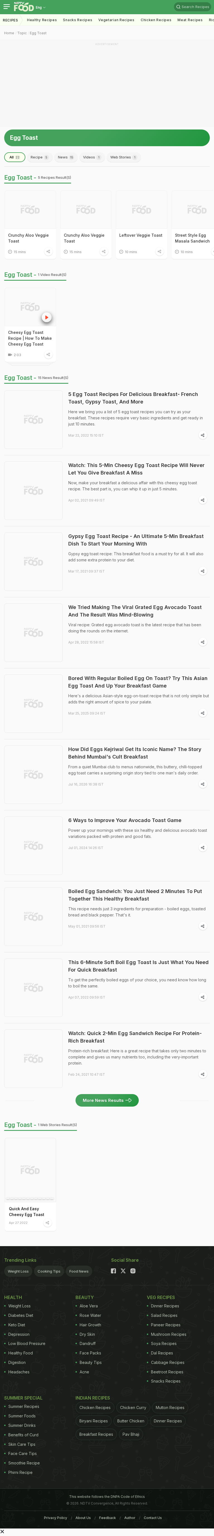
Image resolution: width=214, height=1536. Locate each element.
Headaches (19, 1371)
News (65, 157)
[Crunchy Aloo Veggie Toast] (30, 209)
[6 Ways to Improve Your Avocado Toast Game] (33, 845)
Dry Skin (87, 1334)
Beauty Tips (91, 1362)
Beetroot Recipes (167, 1371)
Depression (19, 1334)
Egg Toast (38, 33)
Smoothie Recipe (24, 1463)
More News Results (103, 1100)
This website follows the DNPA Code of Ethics (107, 1497)
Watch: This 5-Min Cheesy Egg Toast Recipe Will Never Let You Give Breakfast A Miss (136, 469)
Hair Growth (90, 1324)
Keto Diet (16, 1324)
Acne (84, 1371)
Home (9, 33)
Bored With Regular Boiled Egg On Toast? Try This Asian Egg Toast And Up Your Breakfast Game (138, 682)
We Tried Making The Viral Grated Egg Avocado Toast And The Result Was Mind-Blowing (135, 611)
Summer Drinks (22, 1425)
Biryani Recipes (93, 1420)
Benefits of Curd (23, 1434)
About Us (83, 1518)
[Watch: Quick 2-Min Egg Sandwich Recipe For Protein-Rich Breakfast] (33, 1058)
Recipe (39, 157)
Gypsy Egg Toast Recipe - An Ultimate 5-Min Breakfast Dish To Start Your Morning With (136, 540)
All (14, 157)
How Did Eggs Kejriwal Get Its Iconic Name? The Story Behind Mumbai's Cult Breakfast (134, 753)
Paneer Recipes (166, 1324)
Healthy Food (20, 1353)
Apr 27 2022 (18, 1222)
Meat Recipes (190, 20)
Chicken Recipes (156, 20)
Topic (22, 33)
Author (129, 1518)
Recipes (10, 20)
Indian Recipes (93, 1398)
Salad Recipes (164, 1315)
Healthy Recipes (42, 20)
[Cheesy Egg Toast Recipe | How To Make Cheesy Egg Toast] (30, 307)
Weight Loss (18, 1271)
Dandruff (88, 1343)
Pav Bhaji (131, 1434)
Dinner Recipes (165, 1305)
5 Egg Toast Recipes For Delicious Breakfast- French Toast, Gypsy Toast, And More (133, 398)
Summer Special (23, 1398)
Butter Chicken (130, 1420)
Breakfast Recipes (96, 1434)
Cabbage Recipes (167, 1362)
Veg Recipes (161, 1297)
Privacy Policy (55, 1518)
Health (13, 1297)
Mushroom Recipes (168, 1334)
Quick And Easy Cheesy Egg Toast (26, 1211)
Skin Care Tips (21, 1444)
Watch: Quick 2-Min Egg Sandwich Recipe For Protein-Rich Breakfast (135, 1037)
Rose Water (90, 1315)
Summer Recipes (23, 1406)
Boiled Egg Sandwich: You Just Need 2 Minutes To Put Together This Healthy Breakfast (135, 895)
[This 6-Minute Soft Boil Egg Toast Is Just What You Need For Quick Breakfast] (33, 987)
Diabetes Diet (20, 1315)
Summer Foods (22, 1415)
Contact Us (153, 1518)
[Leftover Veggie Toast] (141, 209)
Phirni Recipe (20, 1472)
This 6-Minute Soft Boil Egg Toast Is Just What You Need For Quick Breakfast (138, 966)
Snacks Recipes (77, 20)
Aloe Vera (89, 1305)
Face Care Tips (22, 1453)
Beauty (85, 1297)
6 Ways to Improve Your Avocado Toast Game (124, 820)
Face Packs (90, 1353)
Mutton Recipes (170, 1407)
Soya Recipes (164, 1343)
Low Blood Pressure (26, 1343)
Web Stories (122, 157)
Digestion (17, 1362)
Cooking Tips (49, 1271)
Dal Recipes (162, 1353)
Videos (91, 157)
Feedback (107, 1518)
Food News (79, 1271)
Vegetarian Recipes (116, 20)
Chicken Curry (133, 1407)
